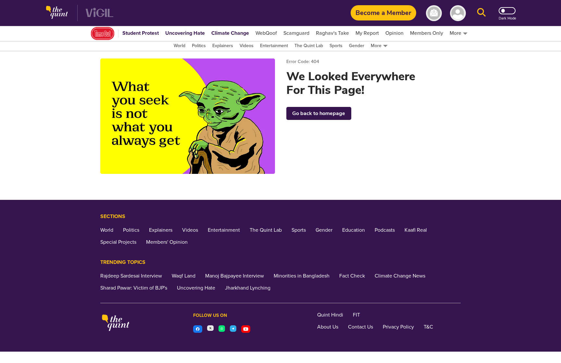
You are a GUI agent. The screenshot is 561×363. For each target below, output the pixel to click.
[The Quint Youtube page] (245, 329)
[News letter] (434, 13)
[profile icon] (458, 13)
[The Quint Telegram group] (233, 329)
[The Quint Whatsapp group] (221, 329)
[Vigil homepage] (99, 13)
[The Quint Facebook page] (197, 329)
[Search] (481, 13)
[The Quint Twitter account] (210, 329)
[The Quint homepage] (57, 13)
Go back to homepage (318, 113)
